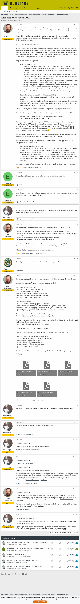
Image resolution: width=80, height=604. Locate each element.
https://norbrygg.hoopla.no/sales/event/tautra (49, 176)
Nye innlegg (13, 8)
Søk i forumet (13, 11)
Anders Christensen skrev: (24, 518)
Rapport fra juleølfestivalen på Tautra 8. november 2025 (27, 548)
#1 (77, 24)
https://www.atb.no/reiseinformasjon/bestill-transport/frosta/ (46, 156)
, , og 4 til (31, 167)
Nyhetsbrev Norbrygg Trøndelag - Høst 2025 (23, 560)
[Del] (74, 24)
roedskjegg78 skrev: (22, 443)
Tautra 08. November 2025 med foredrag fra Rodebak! (26, 542)
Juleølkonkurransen (26, 556)
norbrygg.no (38, 8)
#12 (77, 488)
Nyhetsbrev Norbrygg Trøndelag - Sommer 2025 (24, 566)
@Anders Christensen (23, 408)
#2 (77, 172)
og (26, 201)
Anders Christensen (7, 20)
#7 (77, 275)
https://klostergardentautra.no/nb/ (27, 44)
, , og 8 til (33, 253)
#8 (77, 405)
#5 (77, 224)
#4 (77, 207)
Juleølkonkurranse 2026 (15, 554)
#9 (77, 422)
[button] (18, 8)
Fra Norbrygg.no (26, 550)
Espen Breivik (10, 544)
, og (29, 219)
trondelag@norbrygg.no (44, 124)
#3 (77, 189)
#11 (77, 456)
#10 (77, 439)
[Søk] (77, 8)
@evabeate (19, 210)
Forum (4, 8)
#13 (77, 514)
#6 (77, 258)
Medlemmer (25, 8)
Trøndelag (24, 544)
